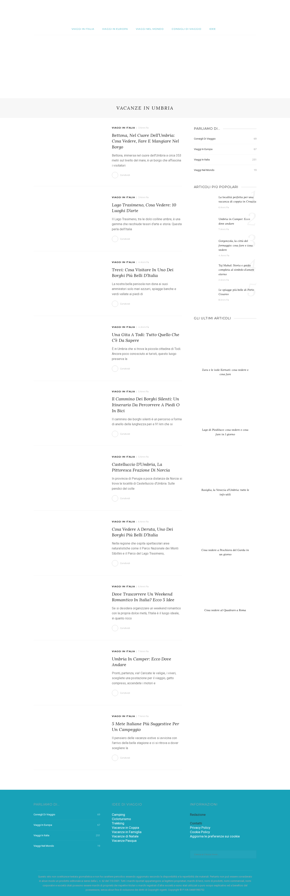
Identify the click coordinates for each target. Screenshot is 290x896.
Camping (118, 815)
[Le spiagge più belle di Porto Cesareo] (204, 295)
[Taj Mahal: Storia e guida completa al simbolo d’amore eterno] (204, 271)
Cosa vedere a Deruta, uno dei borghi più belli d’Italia (142, 532)
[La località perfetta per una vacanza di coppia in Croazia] (204, 203)
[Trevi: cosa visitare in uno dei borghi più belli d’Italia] (69, 283)
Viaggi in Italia (83, 28)
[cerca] (267, 11)
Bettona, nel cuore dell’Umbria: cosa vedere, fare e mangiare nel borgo (145, 141)
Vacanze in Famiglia (126, 832)
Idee (212, 28)
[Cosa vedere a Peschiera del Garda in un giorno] (225, 528)
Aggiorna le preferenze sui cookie (215, 836)
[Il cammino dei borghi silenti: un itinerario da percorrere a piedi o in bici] (69, 413)
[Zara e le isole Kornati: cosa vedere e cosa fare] (225, 348)
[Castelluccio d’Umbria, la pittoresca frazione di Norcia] (69, 478)
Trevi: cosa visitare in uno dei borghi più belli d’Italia (142, 272)
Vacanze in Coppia (125, 828)
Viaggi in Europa (115, 28)
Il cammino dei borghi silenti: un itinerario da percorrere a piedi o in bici (146, 404)
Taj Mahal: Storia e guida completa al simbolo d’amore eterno (236, 270)
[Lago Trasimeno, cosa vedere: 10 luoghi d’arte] (69, 218)
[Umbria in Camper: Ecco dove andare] (69, 672)
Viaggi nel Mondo (150, 28)
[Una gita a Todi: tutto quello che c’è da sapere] (69, 348)
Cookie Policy (200, 832)
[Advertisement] (145, 64)
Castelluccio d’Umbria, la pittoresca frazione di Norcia (141, 467)
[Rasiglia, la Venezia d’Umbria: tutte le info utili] (225, 468)
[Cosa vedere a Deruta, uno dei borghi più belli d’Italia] (69, 543)
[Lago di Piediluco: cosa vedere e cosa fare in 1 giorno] (225, 408)
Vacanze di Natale (125, 836)
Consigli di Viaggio (186, 28)
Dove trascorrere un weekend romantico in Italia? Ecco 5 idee (143, 597)
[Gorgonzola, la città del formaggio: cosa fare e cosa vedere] (204, 246)
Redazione (198, 815)
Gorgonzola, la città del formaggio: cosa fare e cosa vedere (236, 245)
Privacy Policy (200, 828)
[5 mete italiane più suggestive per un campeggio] (69, 737)
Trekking (118, 823)
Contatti (196, 823)
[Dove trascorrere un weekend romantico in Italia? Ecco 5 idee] (69, 608)
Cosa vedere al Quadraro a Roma (225, 610)
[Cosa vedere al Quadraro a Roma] (225, 588)
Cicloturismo (121, 819)
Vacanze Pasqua (124, 841)
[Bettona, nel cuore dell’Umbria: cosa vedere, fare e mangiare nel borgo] (69, 150)
